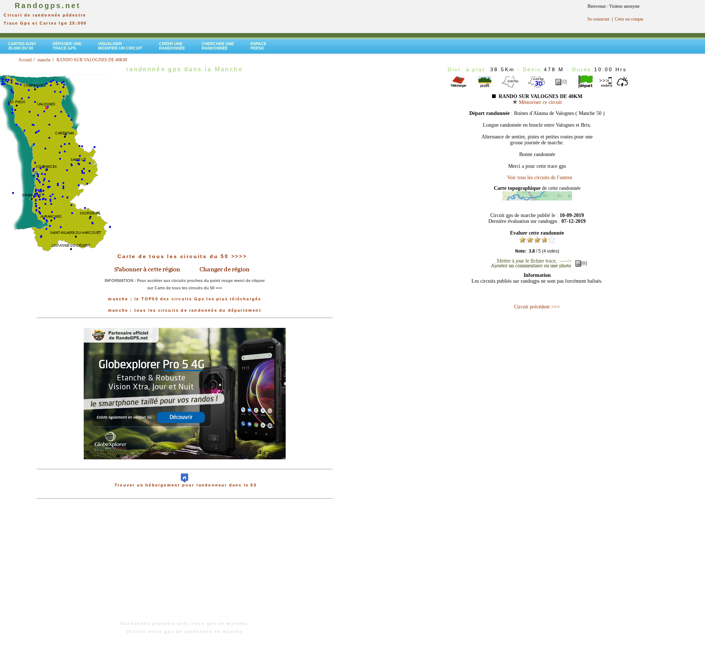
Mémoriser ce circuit (539, 102)
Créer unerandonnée (172, 45)
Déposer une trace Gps (67, 45)
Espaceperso (258, 45)
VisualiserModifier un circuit (120, 45)
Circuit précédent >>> (537, 307)
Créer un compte (629, 19)
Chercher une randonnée (218, 45)
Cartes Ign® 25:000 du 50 (22, 45)
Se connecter (599, 19)
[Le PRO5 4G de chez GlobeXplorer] (185, 465)
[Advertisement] (184, 563)
